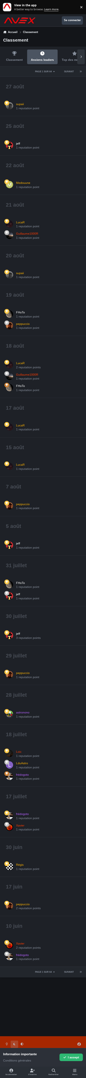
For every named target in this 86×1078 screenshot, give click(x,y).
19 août (15, 295)
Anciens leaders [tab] (42, 59)
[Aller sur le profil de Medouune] (9, 184)
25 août (15, 126)
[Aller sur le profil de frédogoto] (9, 776)
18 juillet (16, 734)
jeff (18, 143)
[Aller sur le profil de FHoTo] (9, 314)
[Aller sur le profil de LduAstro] (9, 765)
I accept (73, 1057)
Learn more (8, 7)
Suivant (69, 71)
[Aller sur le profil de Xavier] (9, 827)
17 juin (14, 887)
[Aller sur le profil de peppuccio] (9, 325)
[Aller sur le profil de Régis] (9, 866)
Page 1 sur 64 (43, 71)
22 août (15, 165)
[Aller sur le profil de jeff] (9, 145)
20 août (15, 255)
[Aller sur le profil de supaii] (9, 105)
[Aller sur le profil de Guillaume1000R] (9, 235)
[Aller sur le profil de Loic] (9, 753)
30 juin (14, 847)
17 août (15, 408)
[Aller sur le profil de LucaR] (9, 224)
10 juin (14, 926)
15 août (15, 447)
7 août (13, 486)
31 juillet (16, 565)
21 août (15, 205)
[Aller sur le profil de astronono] (9, 714)
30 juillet (16, 616)
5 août (13, 526)
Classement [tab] (14, 59)
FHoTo (20, 312)
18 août (15, 346)
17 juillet (16, 796)
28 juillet (16, 695)
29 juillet (16, 655)
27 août (15, 86)
